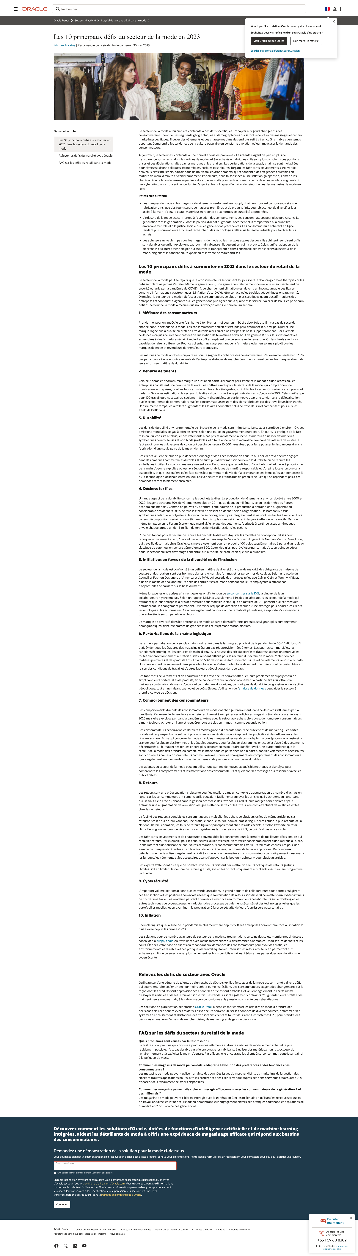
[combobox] (179, 8)
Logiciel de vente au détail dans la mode (123, 20)
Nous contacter (117, 1233)
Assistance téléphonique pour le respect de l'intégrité (80, 1233)
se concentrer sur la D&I (243, 593)
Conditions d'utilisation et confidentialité (96, 1229)
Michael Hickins (64, 45)
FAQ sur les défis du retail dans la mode (85, 162)
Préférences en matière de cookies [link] (172, 1229)
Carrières (220, 1229)
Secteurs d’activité (85, 20)
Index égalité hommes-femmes (135, 1229)
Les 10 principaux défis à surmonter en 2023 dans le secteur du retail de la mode (85, 144)
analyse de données (252, 688)
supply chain (165, 941)
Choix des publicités (202, 1229)
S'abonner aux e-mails (240, 1229)
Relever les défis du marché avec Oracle (86, 155)
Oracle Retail (203, 1007)
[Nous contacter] (342, 9)
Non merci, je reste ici (306, 40)
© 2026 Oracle (61, 1229)
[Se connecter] (335, 9)
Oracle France (61, 20)
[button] (15, 9)
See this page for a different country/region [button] (275, 50)
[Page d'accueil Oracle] (34, 9)
